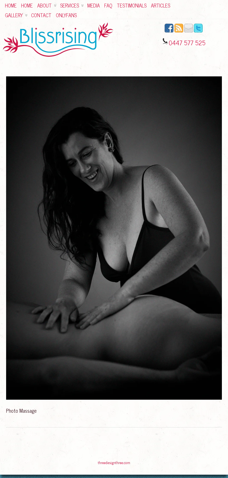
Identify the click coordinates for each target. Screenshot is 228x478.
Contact (41, 15)
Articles (160, 5)
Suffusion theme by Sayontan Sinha (212, 463)
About (44, 5)
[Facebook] (169, 31)
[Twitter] (198, 31)
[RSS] (178, 31)
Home (11, 5)
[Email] (188, 31)
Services (69, 5)
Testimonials (132, 5)
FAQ (108, 5)
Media (93, 5)
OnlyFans (66, 15)
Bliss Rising (12, 463)
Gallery (14, 15)
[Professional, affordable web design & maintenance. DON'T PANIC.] (114, 465)
